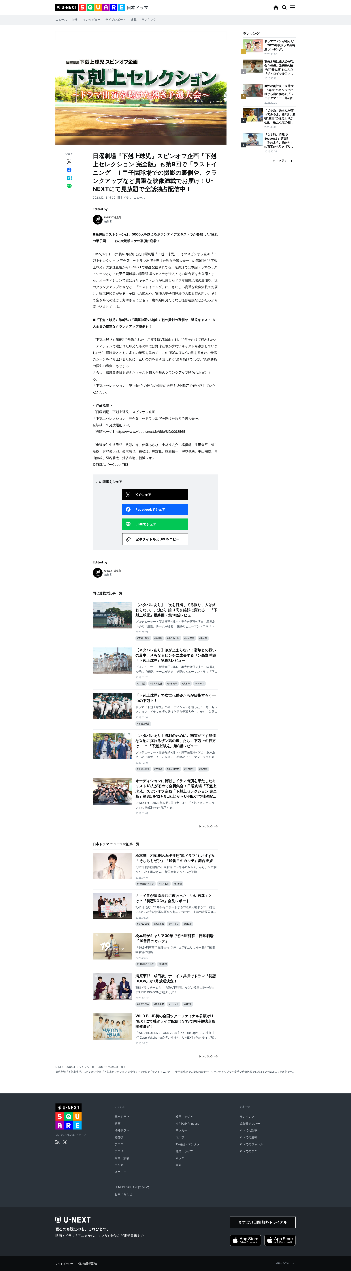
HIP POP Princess (187, 1123)
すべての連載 (248, 1137)
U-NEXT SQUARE (65, 1066)
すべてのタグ (248, 1151)
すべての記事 (248, 1130)
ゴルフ (180, 1137)
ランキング (148, 19)
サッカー (181, 1130)
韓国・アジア (184, 1116)
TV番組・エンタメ (188, 1144)
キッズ (180, 1158)
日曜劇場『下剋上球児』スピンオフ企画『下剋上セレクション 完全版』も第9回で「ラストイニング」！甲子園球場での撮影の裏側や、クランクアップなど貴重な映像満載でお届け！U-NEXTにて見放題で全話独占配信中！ (175, 1071)
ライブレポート (115, 19)
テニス (119, 1144)
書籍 (178, 1165)
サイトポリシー (64, 1263)
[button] (292, 7)
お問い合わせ (123, 1194)
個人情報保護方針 (88, 1263)
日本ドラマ (124, 197)
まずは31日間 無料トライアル (262, 1222)
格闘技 (119, 1137)
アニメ (119, 1151)
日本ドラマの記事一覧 (110, 1066)
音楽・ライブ (184, 1151)
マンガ (119, 1165)
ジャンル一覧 (86, 1066)
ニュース (61, 19)
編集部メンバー (250, 1123)
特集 (75, 19)
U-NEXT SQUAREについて (132, 1187)
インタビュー (91, 19)
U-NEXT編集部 (112, 217)
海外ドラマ (122, 1130)
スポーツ (120, 1172)
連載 (134, 19)
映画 (117, 1123)
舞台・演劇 (122, 1158)
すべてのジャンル (251, 1144)
